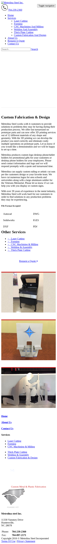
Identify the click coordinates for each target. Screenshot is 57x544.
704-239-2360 (15, 10)
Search (34, 49)
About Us (6, 422)
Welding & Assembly (18, 455)
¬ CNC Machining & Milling (23, 244)
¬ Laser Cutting (16, 238)
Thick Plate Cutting (17, 452)
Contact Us (7, 428)
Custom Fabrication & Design (23, 457)
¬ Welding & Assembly (20, 247)
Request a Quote (27, 261)
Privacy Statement (26, 541)
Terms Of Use (8, 541)
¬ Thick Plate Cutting (19, 250)
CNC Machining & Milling (21, 446)
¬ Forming (13, 241)
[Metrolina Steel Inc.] (12, 2)
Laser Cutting (14, 441)
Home (4, 416)
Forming (12, 443)
